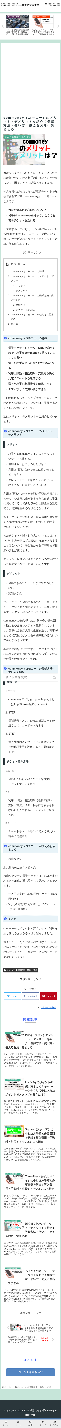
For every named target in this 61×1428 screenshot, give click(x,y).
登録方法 (20, 304)
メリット (20, 285)
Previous (2, 26)
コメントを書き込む (30, 1372)
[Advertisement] (30, 73)
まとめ (14, 324)
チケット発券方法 (25, 309)
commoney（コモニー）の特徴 (27, 271)
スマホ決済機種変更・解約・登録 (22, 970)
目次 (13, 263)
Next (58, 26)
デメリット (22, 290)
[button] (55, 677)
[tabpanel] (18, 26)
